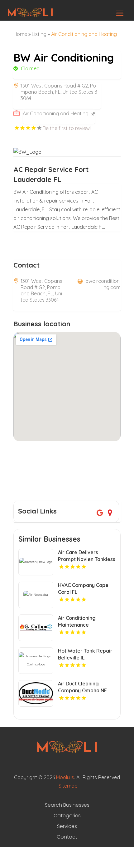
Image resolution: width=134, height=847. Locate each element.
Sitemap (68, 786)
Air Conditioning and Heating (84, 34)
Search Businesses (67, 805)
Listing (39, 34)
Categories (67, 816)
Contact (67, 837)
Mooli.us (65, 777)
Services (67, 826)
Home (20, 34)
